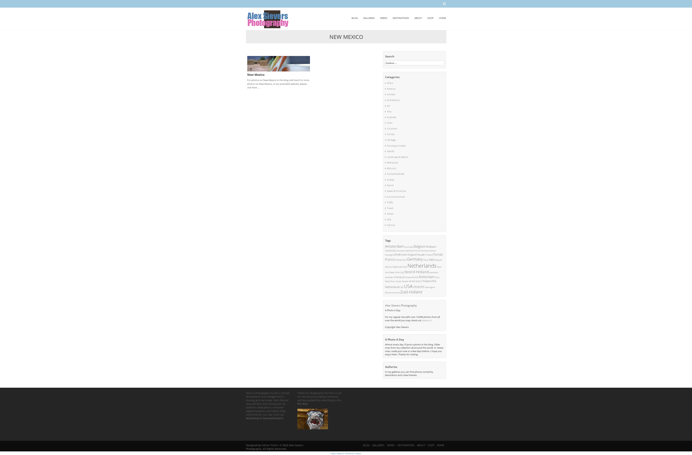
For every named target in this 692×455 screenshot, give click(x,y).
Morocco (391, 168)
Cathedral (409, 250)
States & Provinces (396, 191)
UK (401, 287)
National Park (400, 266)
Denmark (425, 250)
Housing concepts (396, 145)
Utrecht (418, 287)
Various (391, 225)
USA (389, 219)
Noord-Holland (416, 271)
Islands (390, 151)
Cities (389, 122)
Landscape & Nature (397, 157)
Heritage (391, 139)
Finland (428, 254)
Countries (392, 128)
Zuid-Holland (411, 291)
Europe (391, 134)
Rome (415, 277)
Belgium (420, 246)
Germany (415, 259)
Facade (421, 254)
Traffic (390, 202)
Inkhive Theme (270, 445)
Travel (390, 208)
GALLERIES (369, 18)
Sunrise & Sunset (396, 196)
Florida (438, 254)
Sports (390, 185)
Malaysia (438, 259)
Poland (409, 277)
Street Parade (402, 281)
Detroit (433, 250)
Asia (389, 111)
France (390, 259)
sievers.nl (427, 320)
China (417, 250)
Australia (391, 117)
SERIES (383, 18)
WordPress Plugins (353, 453)
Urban (390, 213)
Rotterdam (427, 277)
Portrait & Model (395, 173)
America (391, 88)
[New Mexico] (278, 63)
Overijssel (399, 277)
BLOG (355, 18)
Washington (430, 287)
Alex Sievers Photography (401, 305)
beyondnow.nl (253, 418)
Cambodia (390, 250)
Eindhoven (400, 254)
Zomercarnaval (392, 292)
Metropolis (392, 162)
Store (393, 281)
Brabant (431, 246)
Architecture (393, 100)
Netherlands (421, 265)
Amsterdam (394, 246)
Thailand (427, 281)
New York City (397, 272)
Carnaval (400, 250)
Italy (431, 260)
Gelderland (401, 259)
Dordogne (389, 254)
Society (390, 179)
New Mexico (256, 75)
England (412, 254)
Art (388, 105)
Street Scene (415, 281)
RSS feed (302, 404)
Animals (391, 94)
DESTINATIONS (401, 18)
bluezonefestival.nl (273, 418)
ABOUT (418, 18)
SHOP (430, 18)
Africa (390, 83)
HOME (442, 18)
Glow (425, 259)
